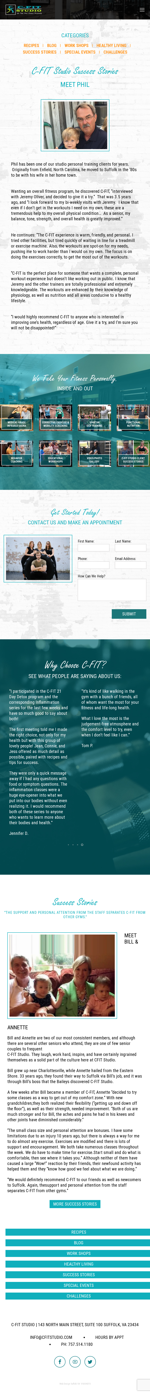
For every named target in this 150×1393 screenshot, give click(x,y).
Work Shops (77, 45)
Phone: (82, 559)
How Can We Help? (91, 576)
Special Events (80, 52)
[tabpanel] (39, 762)
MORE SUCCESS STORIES (75, 1204)
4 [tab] (82, 845)
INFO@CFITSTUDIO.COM (51, 1337)
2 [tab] (72, 845)
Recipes (31, 45)
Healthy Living (111, 45)
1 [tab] (68, 845)
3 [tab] (77, 845)
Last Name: (123, 541)
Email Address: (125, 559)
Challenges (115, 52)
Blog (52, 45)
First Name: (86, 541)
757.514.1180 (80, 1344)
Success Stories (40, 52)
